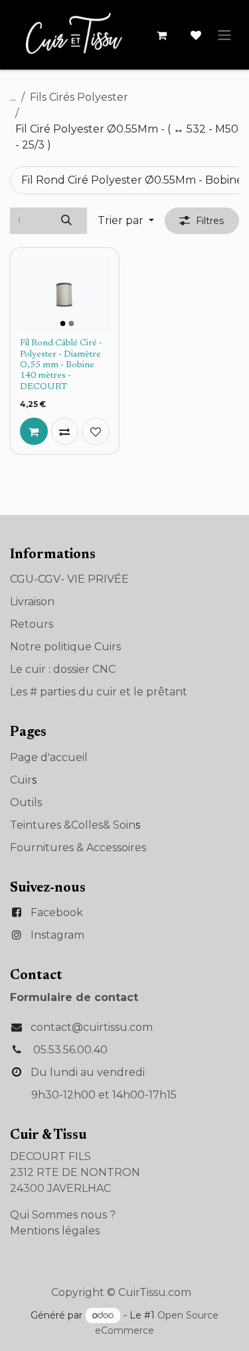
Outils (26, 802)
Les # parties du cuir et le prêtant (98, 691)
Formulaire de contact (74, 997)
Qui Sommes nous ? (63, 1214)
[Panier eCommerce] (161, 35)
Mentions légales (55, 1230)
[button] (125, 220)
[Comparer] (65, 431)
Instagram (57, 935)
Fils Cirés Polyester (79, 97)
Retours (31, 624)
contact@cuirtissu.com (92, 1027)
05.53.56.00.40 (70, 1049)
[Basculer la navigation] (224, 35)
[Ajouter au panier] (34, 431)
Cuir (21, 780)
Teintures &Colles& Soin (72, 825)
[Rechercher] (66, 220)
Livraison (32, 601)
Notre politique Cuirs (65, 646)
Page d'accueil (49, 757)
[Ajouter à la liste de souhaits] (96, 431)
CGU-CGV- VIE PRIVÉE (69, 579)
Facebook (57, 912)
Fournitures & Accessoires (78, 847)
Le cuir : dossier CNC (63, 669)
